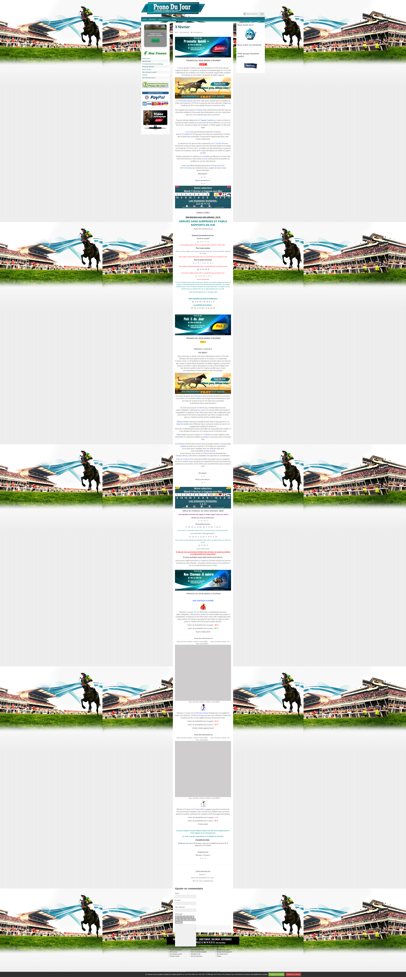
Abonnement (152, 19)
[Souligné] (182, 917)
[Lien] (180, 919)
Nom (177, 893)
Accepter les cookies (276, 974)
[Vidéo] (191, 919)
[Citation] (192, 917)
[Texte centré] (176, 919)
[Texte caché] (183, 919)
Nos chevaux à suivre (149, 72)
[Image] (187, 919)
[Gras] (176, 917)
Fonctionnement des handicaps (152, 64)
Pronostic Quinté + (148, 66)
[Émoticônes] (194, 919)
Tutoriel (144, 75)
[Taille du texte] (186, 917)
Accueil (144, 19)
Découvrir (155, 40)
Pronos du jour (235, 6)
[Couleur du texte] (189, 917)
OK (262, 14)
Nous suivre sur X (245, 25)
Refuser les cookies (293, 974)
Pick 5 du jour (146, 69)
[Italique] (179, 917)
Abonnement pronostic (197, 949)
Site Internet (180, 907)
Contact (174, 19)
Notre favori (146, 58)
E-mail (177, 900)
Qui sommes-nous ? (164, 19)
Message (178, 914)
